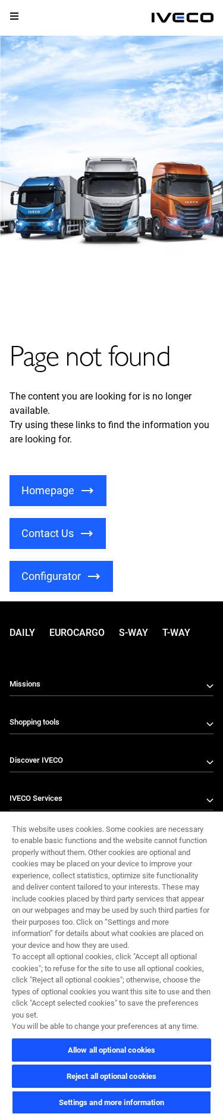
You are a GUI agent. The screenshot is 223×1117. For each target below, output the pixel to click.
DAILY (22, 632)
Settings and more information (111, 1102)
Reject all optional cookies (112, 1076)
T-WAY (176, 632)
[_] (182, 17)
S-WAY (133, 632)
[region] (111, 963)
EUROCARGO (77, 632)
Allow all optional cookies (111, 1050)
